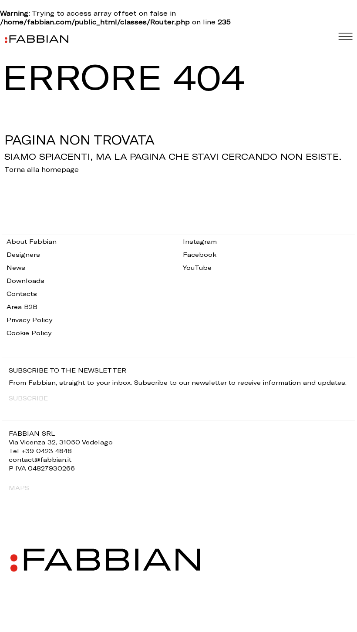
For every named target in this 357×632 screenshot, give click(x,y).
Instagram (200, 241)
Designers (23, 254)
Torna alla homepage (41, 169)
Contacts (22, 293)
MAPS (19, 487)
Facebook (199, 254)
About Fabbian (32, 241)
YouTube (197, 267)
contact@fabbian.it (40, 459)
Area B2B (22, 306)
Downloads (25, 280)
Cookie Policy (29, 332)
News (16, 267)
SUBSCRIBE (28, 398)
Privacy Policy (29, 319)
